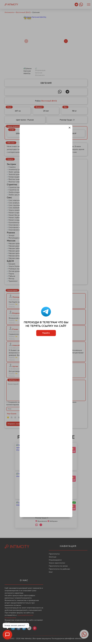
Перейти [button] (46, 333)
